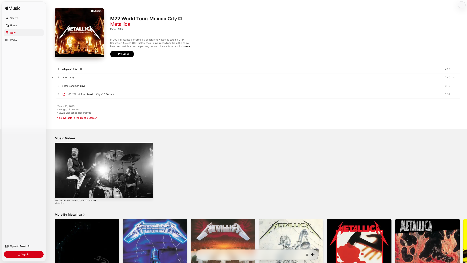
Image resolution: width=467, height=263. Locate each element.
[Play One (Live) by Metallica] (58, 77)
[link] (70, 215)
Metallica (120, 24)
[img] (12, 8)
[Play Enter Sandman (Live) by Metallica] (58, 86)
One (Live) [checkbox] (68, 77)
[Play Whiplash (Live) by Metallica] (58, 69)
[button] (23, 18)
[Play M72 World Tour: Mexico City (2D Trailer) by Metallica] (58, 94)
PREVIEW (446, 69)
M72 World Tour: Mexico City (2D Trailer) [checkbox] (91, 94)
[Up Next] (307, 254)
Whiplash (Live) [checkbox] (70, 69)
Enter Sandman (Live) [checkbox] (74, 85)
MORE (187, 46)
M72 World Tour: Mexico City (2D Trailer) (75, 200)
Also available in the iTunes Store (76, 117)
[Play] (59, 194)
